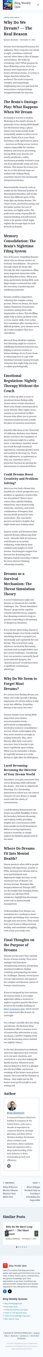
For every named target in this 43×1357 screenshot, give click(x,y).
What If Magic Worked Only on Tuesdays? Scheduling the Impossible (32, 1191)
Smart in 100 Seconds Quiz (15, 1313)
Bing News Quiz (11, 1306)
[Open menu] (38, 5)
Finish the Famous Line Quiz (16, 1309)
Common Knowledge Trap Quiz (17, 1316)
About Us (14, 1335)
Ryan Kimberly (12, 40)
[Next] (36, 1233)
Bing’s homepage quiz (14, 1008)
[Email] (9, 1166)
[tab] (16, 1247)
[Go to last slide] (7, 1233)
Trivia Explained (11, 17)
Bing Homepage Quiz (13, 1303)
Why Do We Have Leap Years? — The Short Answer (19, 1230)
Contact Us (24, 1335)
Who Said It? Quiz (11, 1319)
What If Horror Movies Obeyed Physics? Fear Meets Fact (10, 1190)
